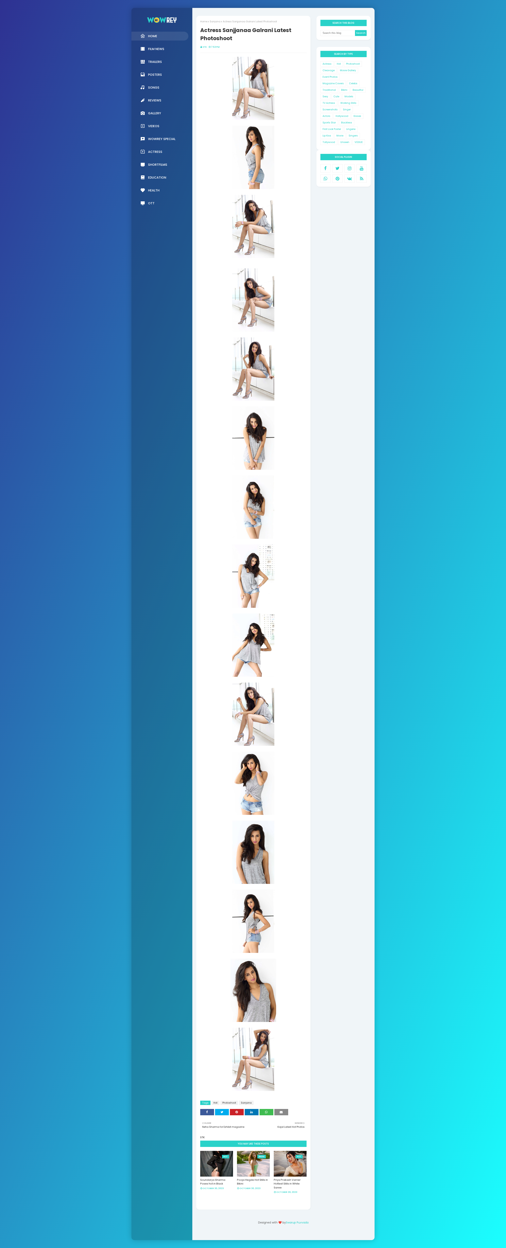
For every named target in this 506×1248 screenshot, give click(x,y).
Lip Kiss (327, 135)
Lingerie (350, 129)
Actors (326, 116)
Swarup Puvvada (297, 1222)
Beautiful (358, 90)
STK (205, 46)
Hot (215, 1102)
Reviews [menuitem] (154, 100)
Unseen (344, 142)
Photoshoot (229, 1102)
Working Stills (348, 103)
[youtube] (362, 168)
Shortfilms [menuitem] (157, 164)
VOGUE (359, 142)
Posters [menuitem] (155, 74)
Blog (291, 1234)
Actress (327, 63)
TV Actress (329, 103)
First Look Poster (332, 129)
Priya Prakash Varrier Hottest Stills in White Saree (287, 1183)
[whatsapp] (325, 178)
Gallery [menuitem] (154, 113)
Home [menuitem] (152, 36)
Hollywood (342, 116)
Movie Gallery (348, 70)
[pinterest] (337, 178)
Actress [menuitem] (155, 152)
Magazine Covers (333, 83)
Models (349, 96)
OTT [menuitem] (151, 203)
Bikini (344, 90)
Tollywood (329, 142)
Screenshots (330, 109)
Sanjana (215, 21)
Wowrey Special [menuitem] (162, 139)
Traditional (329, 90)
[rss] (362, 178)
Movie (339, 135)
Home (203, 21)
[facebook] (325, 168)
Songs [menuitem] (153, 87)
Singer (347, 109)
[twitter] (337, 168)
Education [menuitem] (157, 177)
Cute (336, 96)
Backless (346, 122)
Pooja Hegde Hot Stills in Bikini (252, 1182)
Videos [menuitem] (153, 126)
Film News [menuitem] (156, 49)
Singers (353, 135)
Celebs (353, 83)
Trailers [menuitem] (155, 62)
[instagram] (350, 168)
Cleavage (329, 70)
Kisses (357, 116)
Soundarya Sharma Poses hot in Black (212, 1182)
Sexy (325, 96)
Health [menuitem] (154, 190)
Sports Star (329, 122)
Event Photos (330, 77)
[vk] (350, 178)
